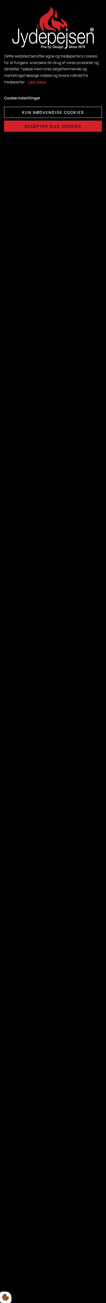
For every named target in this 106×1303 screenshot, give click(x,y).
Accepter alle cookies (53, 126)
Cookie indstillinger (22, 97)
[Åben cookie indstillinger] (5, 1297)
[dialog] (53, 651)
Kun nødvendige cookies (53, 112)
